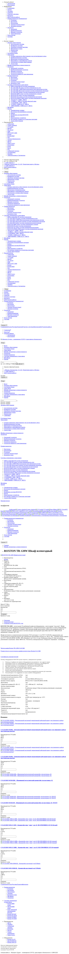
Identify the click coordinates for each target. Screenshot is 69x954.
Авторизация (11, 3)
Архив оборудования (17, 121)
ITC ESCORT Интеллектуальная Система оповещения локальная (29, 90)
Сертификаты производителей (9, 656)
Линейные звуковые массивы (19, 47)
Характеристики (9, 622)
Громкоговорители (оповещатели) (17, 18)
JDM (8, 131)
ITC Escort (10, 130)
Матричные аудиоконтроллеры (20, 59)
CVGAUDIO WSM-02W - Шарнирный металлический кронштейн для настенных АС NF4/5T (29, 803)
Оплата (9, 9)
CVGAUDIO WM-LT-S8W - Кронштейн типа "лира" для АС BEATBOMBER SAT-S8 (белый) (29, 825)
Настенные (14, 21)
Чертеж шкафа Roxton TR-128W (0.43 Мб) (13, 648)
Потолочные (14, 23)
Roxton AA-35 (11, 939)
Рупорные (14, 20)
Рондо (9, 148)
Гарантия (10, 12)
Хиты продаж (11, 35)
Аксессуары (14, 63)
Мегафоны (10, 107)
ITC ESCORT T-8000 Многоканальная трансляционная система (29, 89)
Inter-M (9, 128)
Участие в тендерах (13, 14)
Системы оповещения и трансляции (17, 84)
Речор (9, 146)
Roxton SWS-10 (11, 942)
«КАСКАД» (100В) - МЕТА (19, 99)
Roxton (9, 134)
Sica (8, 137)
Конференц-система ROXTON (19, 115)
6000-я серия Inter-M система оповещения (23, 86)
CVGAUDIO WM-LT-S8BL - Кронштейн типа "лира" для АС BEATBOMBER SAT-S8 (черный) (30, 847)
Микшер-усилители (16, 32)
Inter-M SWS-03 (11, 941)
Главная (6, 545)
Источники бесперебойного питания (21, 111)
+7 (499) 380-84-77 (9, 162)
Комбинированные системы (19, 57)
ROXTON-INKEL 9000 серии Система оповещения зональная (28, 98)
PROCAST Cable (12, 133)
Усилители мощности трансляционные (22, 74)
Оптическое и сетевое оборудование (21, 62)
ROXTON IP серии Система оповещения (22, 95)
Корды (13, 116)
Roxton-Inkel (10, 136)
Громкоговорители (12, 75)
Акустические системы (17, 44)
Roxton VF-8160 (12, 918)
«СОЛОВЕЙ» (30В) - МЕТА (19, 102)
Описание (7, 620)
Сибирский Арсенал (13, 151)
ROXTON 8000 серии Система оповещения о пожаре (26, 93)
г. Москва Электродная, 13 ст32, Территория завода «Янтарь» (21, 164)
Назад (6, 171)
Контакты (10, 15)
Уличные (10, 893)
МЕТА (9, 142)
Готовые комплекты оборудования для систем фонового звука (28, 56)
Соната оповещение (10, 932)
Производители (8, 253)
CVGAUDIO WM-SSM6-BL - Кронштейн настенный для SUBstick (21, 868)
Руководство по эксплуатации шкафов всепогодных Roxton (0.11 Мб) (21, 651)
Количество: (4, 607)
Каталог (5, 403)
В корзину (3, 614)
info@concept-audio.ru (13, 17)
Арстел (9, 140)
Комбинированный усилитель (19, 69)
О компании (10, 8)
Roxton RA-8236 (12, 915)
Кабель (13, 113)
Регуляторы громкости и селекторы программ (24, 119)
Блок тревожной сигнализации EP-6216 (12, 911)
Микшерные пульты (16, 48)
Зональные (14, 29)
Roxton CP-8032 (11, 917)
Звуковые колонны (16, 26)
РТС (8, 149)
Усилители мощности (17, 72)
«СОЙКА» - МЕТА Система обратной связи (23, 101)
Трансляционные (16, 33)
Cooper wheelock (12, 125)
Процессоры (14, 50)
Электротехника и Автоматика (16, 155)
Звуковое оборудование (14, 42)
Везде (5, 345)
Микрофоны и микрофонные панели (21, 60)
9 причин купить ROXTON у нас (13, 623)
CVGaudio (10, 127)
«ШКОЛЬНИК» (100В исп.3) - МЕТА (21, 105)
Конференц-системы (17, 45)
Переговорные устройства (18, 118)
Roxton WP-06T (11, 914)
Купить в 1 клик (5, 746)
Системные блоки (12, 53)
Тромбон (9, 154)
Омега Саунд (11, 143)
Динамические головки (17, 110)
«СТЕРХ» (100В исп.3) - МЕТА (20, 104)
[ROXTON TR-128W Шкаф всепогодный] (13, 555)
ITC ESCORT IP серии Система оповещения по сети (26, 87)
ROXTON (10, 929)
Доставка (10, 11)
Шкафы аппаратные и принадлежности (18, 65)
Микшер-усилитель (16, 71)
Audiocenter (10, 124)
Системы (10, 36)
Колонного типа (15, 83)
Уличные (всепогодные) (18, 24)
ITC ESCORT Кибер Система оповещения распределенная (28, 92)
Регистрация (11, 5)
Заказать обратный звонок (11, 159)
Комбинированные (16, 30)
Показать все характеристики (12, 601)
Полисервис (10, 145)
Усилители (10, 27)
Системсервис (11, 152)
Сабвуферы (14, 51)
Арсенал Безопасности (13, 139)
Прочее (9, 108)
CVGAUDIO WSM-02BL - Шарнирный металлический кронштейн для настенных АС (27, 780)
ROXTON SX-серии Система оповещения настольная (26, 96)
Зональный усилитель (17, 68)
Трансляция (10, 54)
